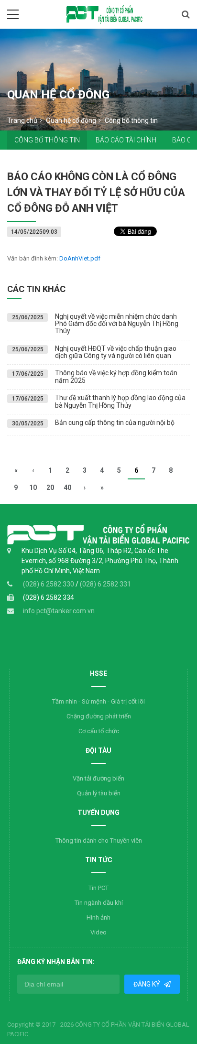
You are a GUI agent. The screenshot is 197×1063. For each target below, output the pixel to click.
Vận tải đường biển (98, 778)
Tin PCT (98, 887)
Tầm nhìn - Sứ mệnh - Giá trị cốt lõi (98, 701)
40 (67, 487)
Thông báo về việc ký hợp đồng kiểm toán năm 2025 (116, 376)
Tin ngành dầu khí (99, 902)
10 (33, 487)
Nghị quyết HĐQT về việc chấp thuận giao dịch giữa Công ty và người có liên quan (115, 352)
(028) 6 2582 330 (49, 584)
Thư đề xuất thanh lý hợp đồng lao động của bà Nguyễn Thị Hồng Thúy (120, 401)
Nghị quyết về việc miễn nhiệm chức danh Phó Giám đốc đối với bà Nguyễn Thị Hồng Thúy (116, 324)
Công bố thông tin (47, 140)
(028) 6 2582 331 (105, 584)
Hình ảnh (98, 917)
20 (50, 487)
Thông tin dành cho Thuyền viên (98, 840)
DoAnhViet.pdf (79, 258)
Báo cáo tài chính (126, 140)
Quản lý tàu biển (98, 793)
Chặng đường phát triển (98, 716)
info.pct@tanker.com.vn (59, 611)
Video (98, 932)
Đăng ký (147, 984)
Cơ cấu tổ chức (98, 731)
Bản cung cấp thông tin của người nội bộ (115, 422)
